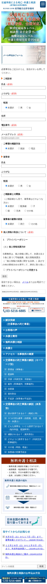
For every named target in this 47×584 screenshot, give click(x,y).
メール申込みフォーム (36, 309)
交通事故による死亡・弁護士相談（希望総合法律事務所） (18, 5)
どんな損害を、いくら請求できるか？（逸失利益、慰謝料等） (25, 428)
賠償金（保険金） (16, 369)
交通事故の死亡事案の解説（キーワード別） (24, 362)
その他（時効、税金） (18, 447)
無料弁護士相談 (13, 342)
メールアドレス (12, 134)
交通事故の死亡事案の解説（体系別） (23, 406)
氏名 (7, 84)
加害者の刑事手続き (17, 452)
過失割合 (12, 394)
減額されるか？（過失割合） (21, 434)
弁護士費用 (11, 336)
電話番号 (9, 125)
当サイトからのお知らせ (16, 531)
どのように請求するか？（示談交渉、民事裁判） (25, 440)
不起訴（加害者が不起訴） (20, 398)
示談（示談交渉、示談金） (20, 379)
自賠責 (11, 389)
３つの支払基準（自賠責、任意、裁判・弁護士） (24, 420)
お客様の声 (11, 330)
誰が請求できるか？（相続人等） (23, 413)
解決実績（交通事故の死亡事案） (18, 322)
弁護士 (9, 348)
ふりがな (9, 93)
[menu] (43, 4)
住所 (3, 116)
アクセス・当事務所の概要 (19, 354)
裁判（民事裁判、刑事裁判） (21, 384)
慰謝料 (11, 374)
